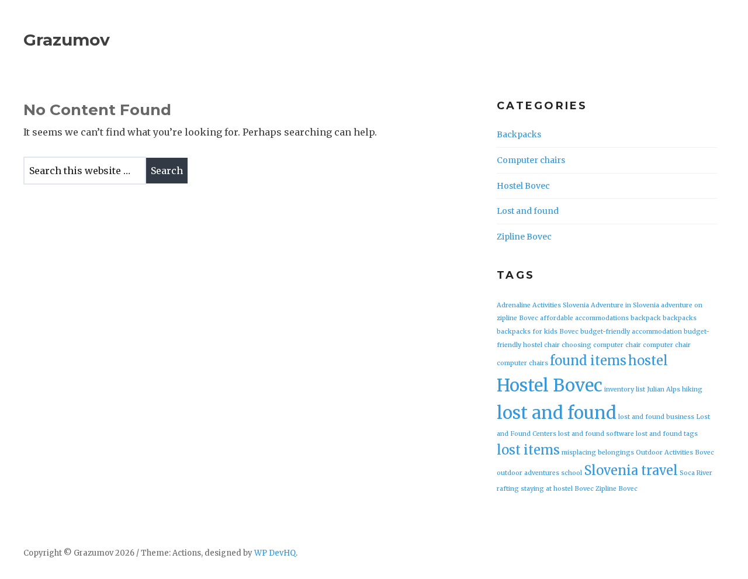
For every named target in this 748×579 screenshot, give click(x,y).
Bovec (569, 331)
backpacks (680, 318)
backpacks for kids (527, 331)
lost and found (557, 413)
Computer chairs (531, 160)
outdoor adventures (528, 473)
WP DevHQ (275, 553)
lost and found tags (667, 434)
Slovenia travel (631, 470)
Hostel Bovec (523, 186)
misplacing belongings (598, 452)
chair (552, 345)
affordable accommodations (584, 318)
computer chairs (522, 363)
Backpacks (519, 134)
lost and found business (656, 417)
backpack (646, 318)
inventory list (624, 389)
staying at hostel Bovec (557, 489)
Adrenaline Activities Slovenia (543, 305)
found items (588, 360)
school (571, 473)
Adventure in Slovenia (625, 305)
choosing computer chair (601, 345)
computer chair (667, 345)
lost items (528, 450)
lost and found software (596, 434)
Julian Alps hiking (674, 389)
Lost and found (528, 211)
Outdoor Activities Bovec (675, 452)
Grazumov (66, 40)
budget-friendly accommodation (631, 331)
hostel (648, 360)
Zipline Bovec (524, 236)
